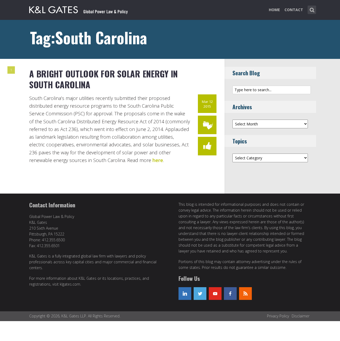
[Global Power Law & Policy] (78, 9)
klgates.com (70, 284)
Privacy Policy (278, 315)
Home (274, 9)
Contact (293, 9)
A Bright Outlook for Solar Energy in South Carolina (103, 79)
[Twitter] (200, 293)
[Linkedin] (184, 293)
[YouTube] (215, 293)
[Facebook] (230, 293)
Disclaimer (300, 315)
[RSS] (245, 293)
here (157, 160)
